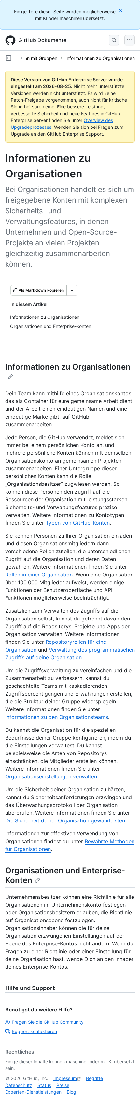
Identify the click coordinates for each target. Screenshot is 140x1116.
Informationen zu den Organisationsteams (56, 717)
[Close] (121, 10)
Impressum (65, 1078)
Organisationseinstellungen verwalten (51, 776)
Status (44, 1085)
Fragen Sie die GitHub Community (48, 1022)
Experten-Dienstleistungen (33, 1092)
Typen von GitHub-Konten (78, 522)
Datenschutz (18, 1085)
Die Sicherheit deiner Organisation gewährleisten (65, 820)
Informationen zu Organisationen (100, 58)
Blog (71, 1092)
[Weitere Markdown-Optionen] (71, 290)
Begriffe (94, 1078)
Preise (62, 1085)
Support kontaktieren (34, 1031)
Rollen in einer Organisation (39, 574)
